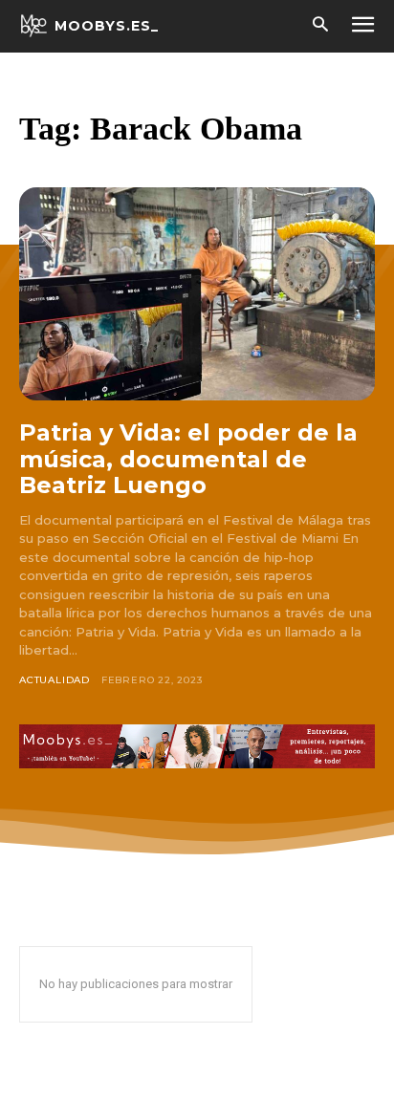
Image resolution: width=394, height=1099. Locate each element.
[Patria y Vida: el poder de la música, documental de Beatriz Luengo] (197, 293)
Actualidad (54, 680)
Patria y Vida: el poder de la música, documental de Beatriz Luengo (188, 459)
